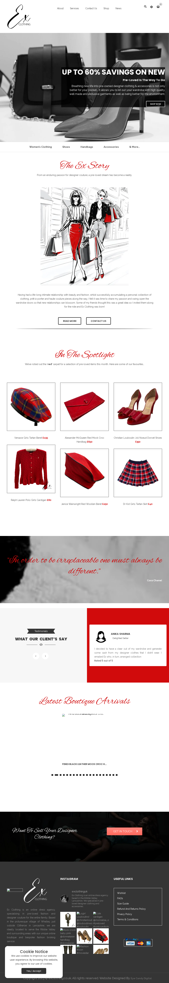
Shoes (66, 146)
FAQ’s (120, 898)
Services (74, 8)
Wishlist (121, 893)
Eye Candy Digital (141, 978)
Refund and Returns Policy (131, 909)
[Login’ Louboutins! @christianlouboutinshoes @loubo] (84, 919)
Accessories (111, 146)
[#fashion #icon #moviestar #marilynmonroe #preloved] (84, 952)
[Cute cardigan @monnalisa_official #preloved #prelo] (101, 919)
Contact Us (91, 8)
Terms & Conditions (127, 919)
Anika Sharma (120, 634)
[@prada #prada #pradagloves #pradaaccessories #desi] (68, 952)
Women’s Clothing (40, 146)
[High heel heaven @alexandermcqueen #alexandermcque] (84, 936)
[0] (159, 6)
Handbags (87, 146)
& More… (134, 146)
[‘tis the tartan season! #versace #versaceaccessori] (101, 936)
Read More (69, 321)
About (60, 8)
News (118, 8)
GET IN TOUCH (122, 831)
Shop (106, 8)
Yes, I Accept (33, 971)
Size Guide (123, 903)
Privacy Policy (124, 914)
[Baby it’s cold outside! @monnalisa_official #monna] (101, 952)
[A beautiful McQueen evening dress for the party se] (68, 919)
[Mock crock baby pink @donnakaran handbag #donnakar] (68, 936)
